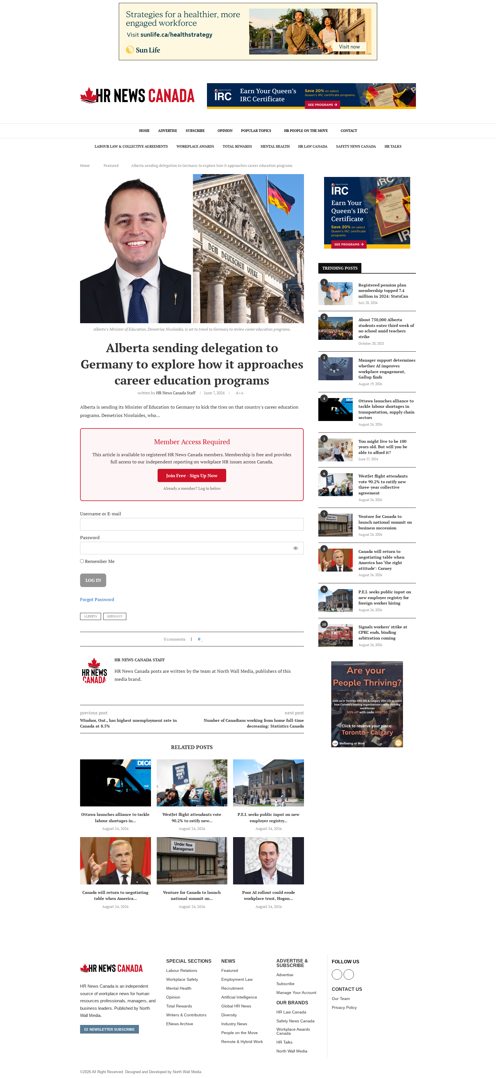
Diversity (229, 1015)
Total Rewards (237, 146)
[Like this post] (202, 639)
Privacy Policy (344, 1007)
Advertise (167, 130)
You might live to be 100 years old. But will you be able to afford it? (383, 446)
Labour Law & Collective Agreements (131, 146)
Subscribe (195, 130)
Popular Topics (256, 130)
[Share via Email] (220, 639)
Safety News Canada (356, 146)
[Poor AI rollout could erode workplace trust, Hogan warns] (268, 860)
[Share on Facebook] (207, 639)
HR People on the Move (306, 130)
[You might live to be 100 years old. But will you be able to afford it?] (335, 449)
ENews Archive (179, 1024)
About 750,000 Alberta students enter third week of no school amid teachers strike (386, 328)
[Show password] (296, 548)
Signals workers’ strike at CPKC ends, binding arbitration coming (383, 632)
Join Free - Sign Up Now (192, 475)
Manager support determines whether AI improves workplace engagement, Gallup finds (387, 368)
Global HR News (236, 1006)
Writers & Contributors (186, 1015)
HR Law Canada (313, 146)
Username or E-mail (100, 513)
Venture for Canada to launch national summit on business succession (385, 522)
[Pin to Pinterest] (215, 639)
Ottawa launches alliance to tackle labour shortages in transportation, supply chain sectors (386, 409)
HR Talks (393, 146)
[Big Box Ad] (367, 664)
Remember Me (99, 561)
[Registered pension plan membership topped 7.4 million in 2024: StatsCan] (335, 293)
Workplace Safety (182, 979)
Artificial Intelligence (239, 997)
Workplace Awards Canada (293, 1031)
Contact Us (347, 989)
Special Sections (189, 961)
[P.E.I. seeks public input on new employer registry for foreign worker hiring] (268, 782)
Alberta (90, 616)
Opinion (225, 130)
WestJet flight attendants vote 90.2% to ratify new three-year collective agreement (383, 484)
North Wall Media (291, 1051)
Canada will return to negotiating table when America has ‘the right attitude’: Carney (381, 560)
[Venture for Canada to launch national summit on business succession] (192, 860)
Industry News (234, 1024)
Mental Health (275, 146)
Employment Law (237, 979)
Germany (115, 616)
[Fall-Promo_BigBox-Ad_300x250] (367, 180)
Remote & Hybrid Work (242, 1042)
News (228, 961)
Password (90, 537)
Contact (349, 130)
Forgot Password (97, 599)
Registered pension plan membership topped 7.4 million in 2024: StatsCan (383, 290)
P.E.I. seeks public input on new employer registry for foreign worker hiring (385, 597)
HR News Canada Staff (175, 392)
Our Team (341, 999)
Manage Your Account (296, 993)
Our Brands (292, 1003)
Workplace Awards (195, 146)
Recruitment (232, 988)
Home (144, 130)
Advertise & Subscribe (292, 963)
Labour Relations (181, 970)
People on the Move (239, 1033)
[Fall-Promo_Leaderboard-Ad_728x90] (311, 86)
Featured (111, 165)
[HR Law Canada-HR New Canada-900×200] (248, 6)
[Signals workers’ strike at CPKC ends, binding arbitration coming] (335, 635)
